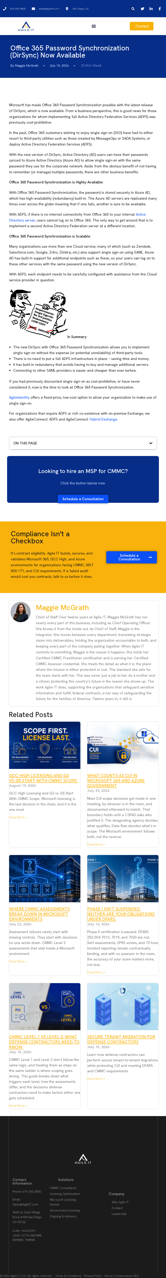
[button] (133, 8)
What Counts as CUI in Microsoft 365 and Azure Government (116, 780)
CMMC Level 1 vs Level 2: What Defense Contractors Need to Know (44, 1042)
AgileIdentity (19, 397)
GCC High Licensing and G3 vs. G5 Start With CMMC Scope (43, 778)
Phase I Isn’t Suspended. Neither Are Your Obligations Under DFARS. (121, 914)
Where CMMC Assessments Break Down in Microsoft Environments (39, 914)
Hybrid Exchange (103, 419)
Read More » (18, 817)
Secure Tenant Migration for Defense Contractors (121, 1039)
